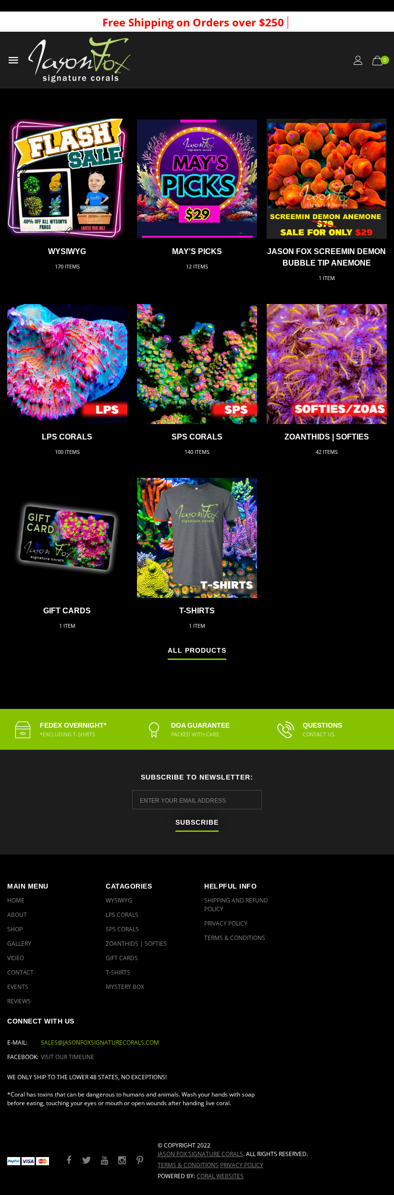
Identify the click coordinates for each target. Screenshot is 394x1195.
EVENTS (17, 987)
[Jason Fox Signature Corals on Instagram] (122, 1160)
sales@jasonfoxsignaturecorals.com (100, 1042)
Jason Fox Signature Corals (200, 1154)
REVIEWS (19, 1001)
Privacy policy (241, 1165)
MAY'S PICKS (197, 251)
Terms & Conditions (234, 938)
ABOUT (17, 915)
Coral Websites (220, 1176)
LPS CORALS (67, 437)
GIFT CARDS (67, 611)
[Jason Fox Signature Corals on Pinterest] (140, 1160)
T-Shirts (197, 611)
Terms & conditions (188, 1165)
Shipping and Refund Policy (236, 904)
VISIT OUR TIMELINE (67, 1057)
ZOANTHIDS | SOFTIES (326, 437)
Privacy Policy (225, 923)
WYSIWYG (67, 251)
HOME (16, 900)
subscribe (197, 822)
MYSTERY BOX (125, 987)
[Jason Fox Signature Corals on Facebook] (69, 1160)
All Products (197, 650)
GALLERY (19, 943)
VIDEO (15, 958)
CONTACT (20, 972)
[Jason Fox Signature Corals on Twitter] (86, 1160)
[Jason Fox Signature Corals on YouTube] (104, 1160)
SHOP (15, 929)
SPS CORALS (197, 437)
